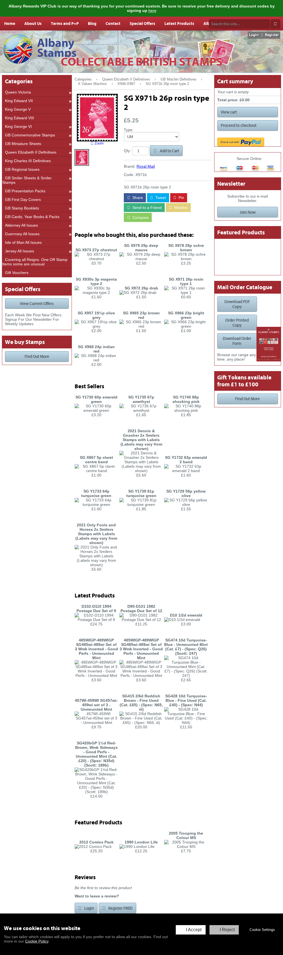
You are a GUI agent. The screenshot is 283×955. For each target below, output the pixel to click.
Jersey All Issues (19, 251)
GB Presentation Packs (25, 191)
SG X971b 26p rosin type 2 (167, 84)
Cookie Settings (262, 930)
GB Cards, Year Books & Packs (32, 216)
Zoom (98, 143)
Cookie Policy (36, 941)
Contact (113, 23)
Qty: (127, 151)
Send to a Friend (146, 207)
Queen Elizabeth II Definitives (126, 79)
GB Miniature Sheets (23, 143)
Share (137, 197)
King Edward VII (19, 101)
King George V (18, 109)
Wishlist (180, 207)
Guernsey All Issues (22, 234)
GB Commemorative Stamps (30, 135)
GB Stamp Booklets (22, 208)
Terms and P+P (65, 23)
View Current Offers (37, 303)
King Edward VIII (19, 118)
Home (9, 23)
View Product (96, 272)
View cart (229, 112)
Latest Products (179, 23)
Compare (140, 217)
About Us (33, 23)
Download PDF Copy (237, 304)
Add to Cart (169, 150)
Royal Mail (146, 166)
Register (272, 35)
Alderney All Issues (21, 225)
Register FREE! (120, 908)
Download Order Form (237, 341)
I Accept (193, 929)
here (152, 10)
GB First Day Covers (23, 199)
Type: (128, 130)
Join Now (248, 212)
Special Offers (142, 23)
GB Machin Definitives (178, 79)
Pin (180, 197)
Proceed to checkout (238, 125)
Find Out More (37, 356)
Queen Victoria (18, 92)
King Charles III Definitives (28, 161)
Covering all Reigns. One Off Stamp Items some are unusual (34, 261)
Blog (92, 23)
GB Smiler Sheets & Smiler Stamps (27, 180)
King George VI (18, 126)
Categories (83, 79)
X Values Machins (92, 84)
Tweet (160, 197)
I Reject (227, 929)
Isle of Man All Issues (23, 242)
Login (254, 35)
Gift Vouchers (16, 272)
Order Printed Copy (237, 323)
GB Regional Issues (22, 169)
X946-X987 (126, 84)
